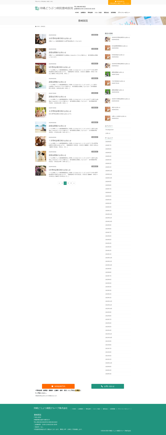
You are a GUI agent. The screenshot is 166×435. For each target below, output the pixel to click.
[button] (58, 386)
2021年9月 (108, 341)
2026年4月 (108, 156)
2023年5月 (108, 283)
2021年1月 (108, 359)
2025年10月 (108, 178)
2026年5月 (108, 152)
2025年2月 (108, 207)
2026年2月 (108, 163)
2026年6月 (108, 149)
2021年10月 (108, 337)
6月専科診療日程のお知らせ (60, 170)
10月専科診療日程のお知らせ (60, 38)
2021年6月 (108, 352)
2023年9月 (108, 268)
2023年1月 (108, 297)
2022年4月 (108, 330)
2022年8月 (108, 315)
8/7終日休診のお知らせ (118, 55)
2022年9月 (108, 312)
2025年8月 (108, 185)
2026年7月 (108, 145)
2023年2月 (108, 294)
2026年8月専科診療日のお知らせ (121, 63)
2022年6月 (108, 323)
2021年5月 (108, 355)
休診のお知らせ (116, 107)
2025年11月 (108, 174)
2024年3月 (108, 247)
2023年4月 (108, 286)
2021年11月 (108, 334)
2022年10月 (108, 308)
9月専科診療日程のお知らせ (60, 67)
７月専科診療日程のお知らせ (60, 141)
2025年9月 (108, 181)
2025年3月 (108, 203)
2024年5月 (108, 239)
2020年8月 (108, 366)
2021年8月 (108, 345)
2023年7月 (108, 276)
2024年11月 (108, 217)
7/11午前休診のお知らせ (118, 81)
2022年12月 (108, 301)
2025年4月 (108, 199)
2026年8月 (108, 141)
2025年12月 (108, 170)
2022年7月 (108, 319)
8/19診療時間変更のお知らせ (120, 46)
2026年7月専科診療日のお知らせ (121, 99)
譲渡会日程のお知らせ (57, 97)
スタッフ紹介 (96, 409)
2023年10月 (108, 265)
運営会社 (105, 409)
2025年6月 (108, 192)
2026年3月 (108, 159)
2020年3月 (108, 373)
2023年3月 (108, 290)
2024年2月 (108, 250)
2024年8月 (108, 228)
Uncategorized (109, 129)
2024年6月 (108, 236)
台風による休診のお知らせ (119, 116)
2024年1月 (108, 254)
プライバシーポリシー (124, 409)
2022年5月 (108, 326)
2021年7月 (108, 348)
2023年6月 (108, 279)
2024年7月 (108, 232)
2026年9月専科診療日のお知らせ (121, 37)
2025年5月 (108, 196)
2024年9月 (108, 225)
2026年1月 (108, 167)
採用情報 (112, 409)
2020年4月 (108, 370)
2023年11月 (108, 261)
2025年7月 (108, 189)
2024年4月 (108, 243)
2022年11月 (108, 305)
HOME (74, 409)
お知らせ (95, 35)
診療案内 (80, 409)
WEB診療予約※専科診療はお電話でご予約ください (119, 2)
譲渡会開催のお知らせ (57, 52)
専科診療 (88, 409)
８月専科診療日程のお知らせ (60, 111)
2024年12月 (108, 214)
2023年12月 (108, 257)
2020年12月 (108, 363)
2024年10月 (108, 221)
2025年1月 (108, 210)
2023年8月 (108, 272)
